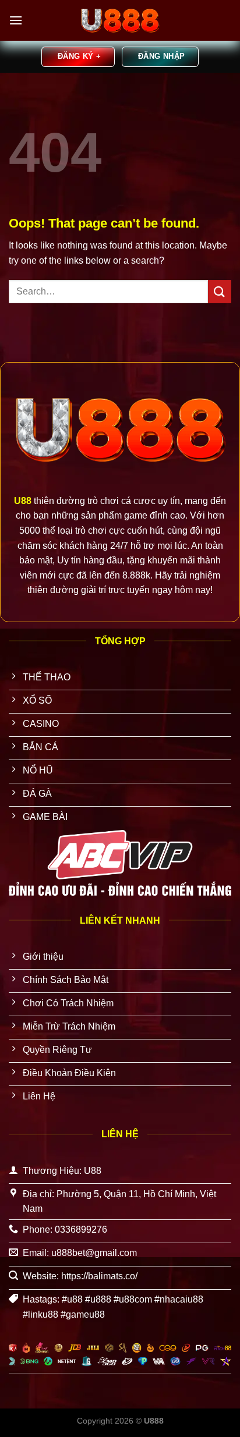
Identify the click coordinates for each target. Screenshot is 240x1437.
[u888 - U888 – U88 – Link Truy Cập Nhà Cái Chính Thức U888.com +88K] (120, 20)
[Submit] (219, 291)
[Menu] (16, 20)
